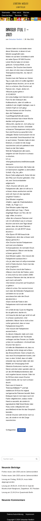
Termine (18, 15)
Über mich (16, 12)
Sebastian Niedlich (15, 39)
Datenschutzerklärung (15, 514)
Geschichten (7, 15)
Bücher (26, 12)
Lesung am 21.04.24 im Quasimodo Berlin (17, 492)
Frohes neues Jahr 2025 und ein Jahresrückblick (20, 475)
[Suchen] (36, 459)
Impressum (30, 514)
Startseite (6, 12)
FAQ (25, 15)
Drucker (21, 430)
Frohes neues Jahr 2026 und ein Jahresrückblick (20, 472)
